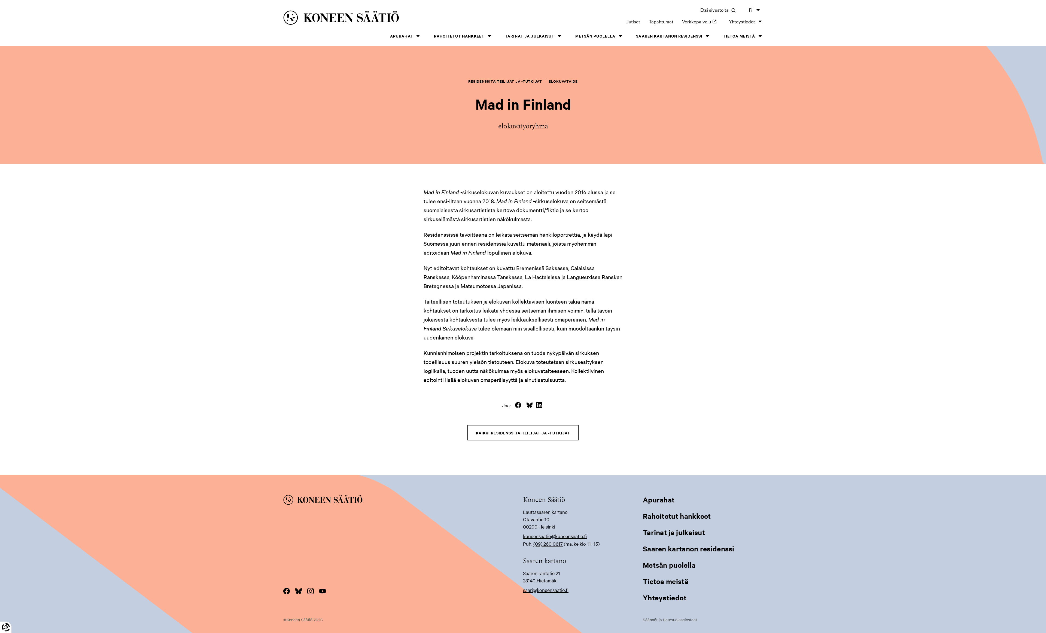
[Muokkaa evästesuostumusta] (5, 627)
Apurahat (401, 36)
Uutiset (632, 21)
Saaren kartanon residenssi (669, 36)
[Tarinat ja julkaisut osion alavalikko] (559, 36)
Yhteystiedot (742, 21)
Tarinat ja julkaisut (529, 36)
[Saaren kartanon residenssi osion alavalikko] (707, 36)
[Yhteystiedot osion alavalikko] (760, 21)
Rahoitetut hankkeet (459, 36)
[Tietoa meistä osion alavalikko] (760, 36)
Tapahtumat (661, 21)
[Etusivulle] (387, 18)
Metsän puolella (595, 36)
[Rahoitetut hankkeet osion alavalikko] (489, 36)
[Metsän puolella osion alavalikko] (620, 36)
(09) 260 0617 (548, 544)
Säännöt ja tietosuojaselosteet (670, 619)
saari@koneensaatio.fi (545, 590)
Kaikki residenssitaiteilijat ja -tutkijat (523, 433)
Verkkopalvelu (701, 21)
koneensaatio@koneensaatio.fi (555, 536)
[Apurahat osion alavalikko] (418, 36)
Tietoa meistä (739, 36)
